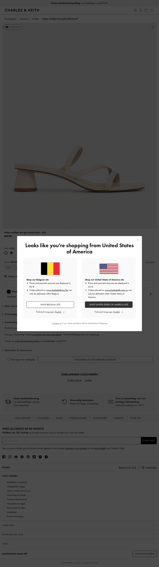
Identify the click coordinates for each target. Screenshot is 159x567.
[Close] (138, 240)
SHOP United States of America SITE (108, 304)
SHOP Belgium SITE (50, 304)
